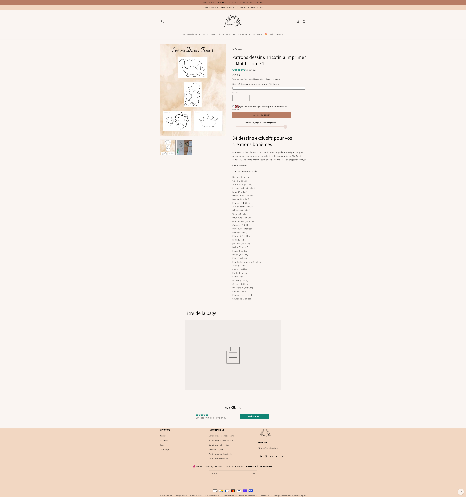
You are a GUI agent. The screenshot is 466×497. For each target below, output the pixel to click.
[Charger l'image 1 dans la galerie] (167, 147)
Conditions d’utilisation (228, 496)
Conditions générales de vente (222, 436)
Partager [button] (238, 49)
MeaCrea (169, 496)
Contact (163, 445)
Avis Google (164, 449)
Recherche (164, 436)
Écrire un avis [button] (254, 416)
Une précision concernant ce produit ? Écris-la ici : (256, 84)
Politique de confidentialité (220, 454)
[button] (162, 21)
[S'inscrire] (254, 473)
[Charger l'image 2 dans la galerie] (184, 147)
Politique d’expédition (218, 458)
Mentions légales (216, 449)
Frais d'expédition (250, 79)
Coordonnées (262, 496)
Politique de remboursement (221, 440)
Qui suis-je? (164, 440)
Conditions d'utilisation (219, 445)
